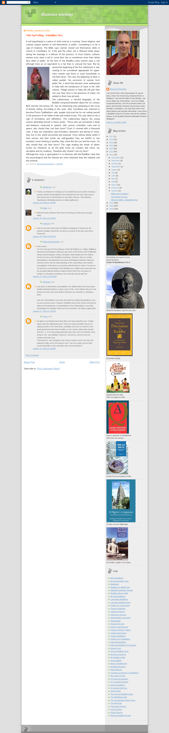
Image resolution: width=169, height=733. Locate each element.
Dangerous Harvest (118, 615)
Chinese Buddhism (117, 609)
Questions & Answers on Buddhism (124, 673)
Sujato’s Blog (115, 691)
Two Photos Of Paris (119, 197)
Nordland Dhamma (117, 667)
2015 (111, 143)
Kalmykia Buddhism (118, 642)
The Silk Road (116, 703)
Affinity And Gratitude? (120, 194)
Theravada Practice (118, 706)
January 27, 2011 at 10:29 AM (45, 276)
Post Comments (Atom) (48, 368)
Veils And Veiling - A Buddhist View (124, 200)
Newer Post (29, 362)
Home (62, 362)
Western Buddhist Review (120, 715)
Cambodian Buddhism (119, 599)
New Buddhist (115, 661)
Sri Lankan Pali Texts (118, 688)
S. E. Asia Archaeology (119, 682)
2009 (111, 206)
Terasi (45, 316)
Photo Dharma (116, 670)
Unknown (46, 223)
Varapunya (47, 187)
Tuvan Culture (116, 709)
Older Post (94, 362)
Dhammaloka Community (120, 618)
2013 (111, 149)
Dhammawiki (115, 621)
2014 (111, 146)
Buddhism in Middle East (120, 587)
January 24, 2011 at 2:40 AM (44, 218)
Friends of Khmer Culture (120, 630)
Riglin (45, 208)
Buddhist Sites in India (119, 593)
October (114, 164)
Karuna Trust (115, 648)
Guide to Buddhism (118, 636)
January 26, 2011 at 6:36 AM (44, 236)
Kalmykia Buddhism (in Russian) (123, 645)
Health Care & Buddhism (120, 639)
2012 (111, 152)
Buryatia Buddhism (117, 596)
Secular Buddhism (117, 685)
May (113, 179)
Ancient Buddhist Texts (119, 581)
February (115, 188)
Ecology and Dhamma (119, 627)
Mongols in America (118, 654)
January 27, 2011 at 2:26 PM (44, 311)
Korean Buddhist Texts (119, 651)
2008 (111, 209)
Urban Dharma (116, 712)
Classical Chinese (117, 612)
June (113, 176)
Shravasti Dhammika (51, 242)
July (113, 173)
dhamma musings (57, 14)
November (115, 161)
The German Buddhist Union (121, 694)
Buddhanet (114, 584)
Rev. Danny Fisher (117, 676)
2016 (111, 139)
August (114, 170)
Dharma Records (117, 624)
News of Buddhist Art (118, 664)
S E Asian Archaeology (119, 679)
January (114, 191)
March (114, 185)
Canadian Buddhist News (120, 602)
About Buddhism (116, 578)
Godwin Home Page (118, 633)
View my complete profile (116, 122)
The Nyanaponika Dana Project (122, 700)
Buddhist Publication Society (121, 590)
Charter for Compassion (120, 605)
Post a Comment (32, 355)
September (116, 167)
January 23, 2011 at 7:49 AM (44, 203)
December (115, 158)
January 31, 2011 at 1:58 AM (44, 349)
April (113, 182)
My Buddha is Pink (117, 657)
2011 (111, 155)
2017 (111, 136)
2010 (111, 203)
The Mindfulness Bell (118, 697)
